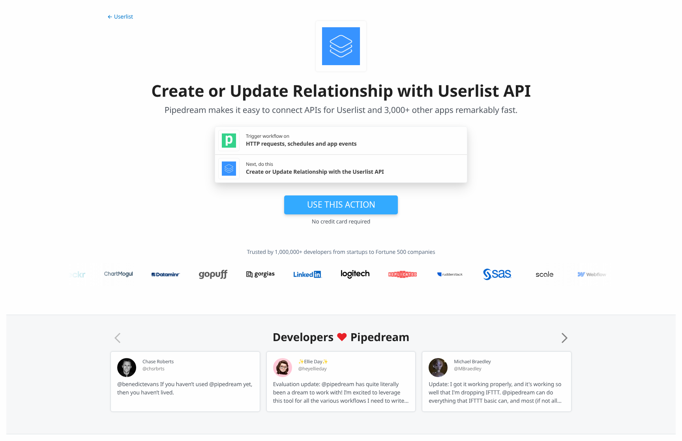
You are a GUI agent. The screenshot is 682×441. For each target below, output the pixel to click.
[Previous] (117, 338)
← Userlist (120, 17)
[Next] (564, 338)
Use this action (341, 204)
